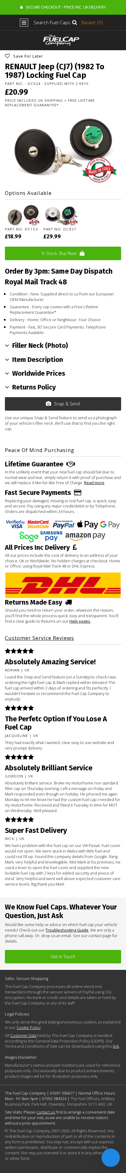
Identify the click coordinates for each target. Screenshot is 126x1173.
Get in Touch (62, 956)
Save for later (28, 56)
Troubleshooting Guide (67, 930)
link (116, 1046)
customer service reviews (39, 637)
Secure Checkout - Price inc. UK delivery (66, 7)
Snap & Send (67, 404)
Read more (94, 482)
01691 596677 (62, 1093)
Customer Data (23, 1035)
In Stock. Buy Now (59, 253)
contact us (45, 1112)
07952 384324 (54, 1098)
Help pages (79, 621)
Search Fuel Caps (52, 22)
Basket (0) (92, 22)
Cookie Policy (29, 1027)
